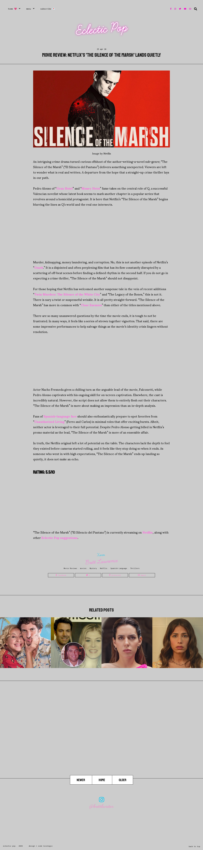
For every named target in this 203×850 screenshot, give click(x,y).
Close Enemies (91, 305)
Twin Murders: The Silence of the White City (67, 294)
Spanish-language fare (60, 416)
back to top (194, 846)
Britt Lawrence (101, 561)
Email (143, 575)
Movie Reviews (70, 568)
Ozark (38, 267)
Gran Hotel (64, 188)
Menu (28, 9)
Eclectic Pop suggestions (59, 537)
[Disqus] (101, 737)
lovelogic (48, 846)
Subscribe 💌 (47, 9)
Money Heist (91, 188)
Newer (81, 780)
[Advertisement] (101, 233)
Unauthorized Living (49, 421)
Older (122, 780)
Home (102, 780)
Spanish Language (118, 568)
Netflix (148, 532)
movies (83, 568)
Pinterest (116, 575)
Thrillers (135, 568)
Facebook (61, 575)
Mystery (93, 568)
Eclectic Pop (102, 29)
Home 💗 (12, 9)
